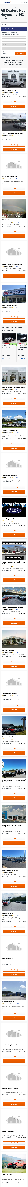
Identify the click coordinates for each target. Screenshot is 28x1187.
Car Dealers (9, 7)
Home (2, 7)
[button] (24, 2)
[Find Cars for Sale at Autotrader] (8, 2)
